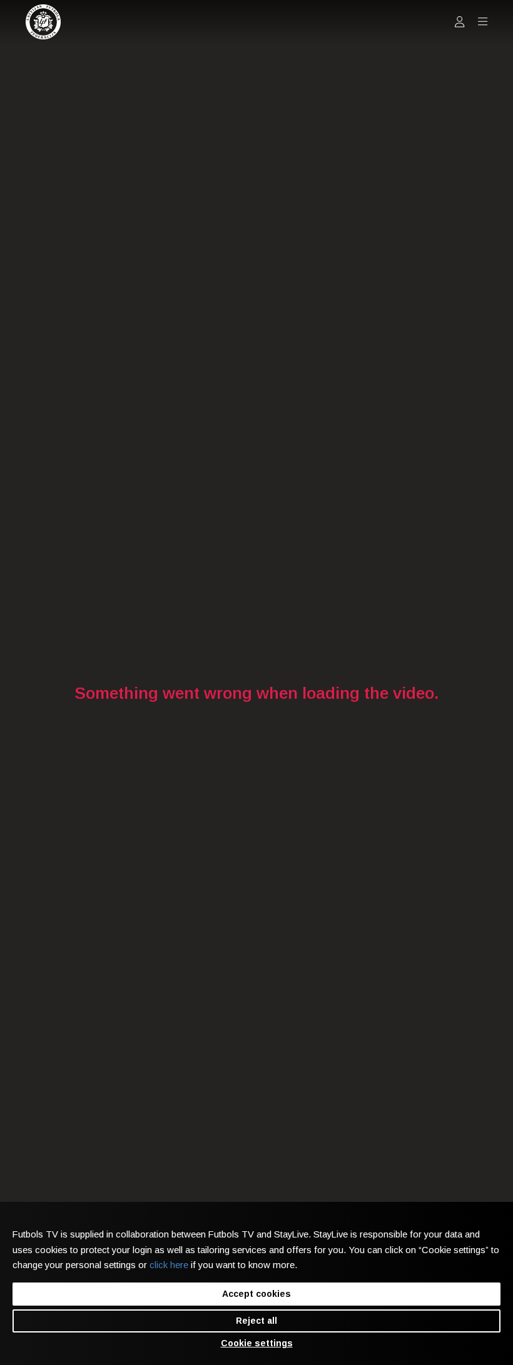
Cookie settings (257, 1343)
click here (169, 1265)
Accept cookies (256, 1294)
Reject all (256, 1321)
